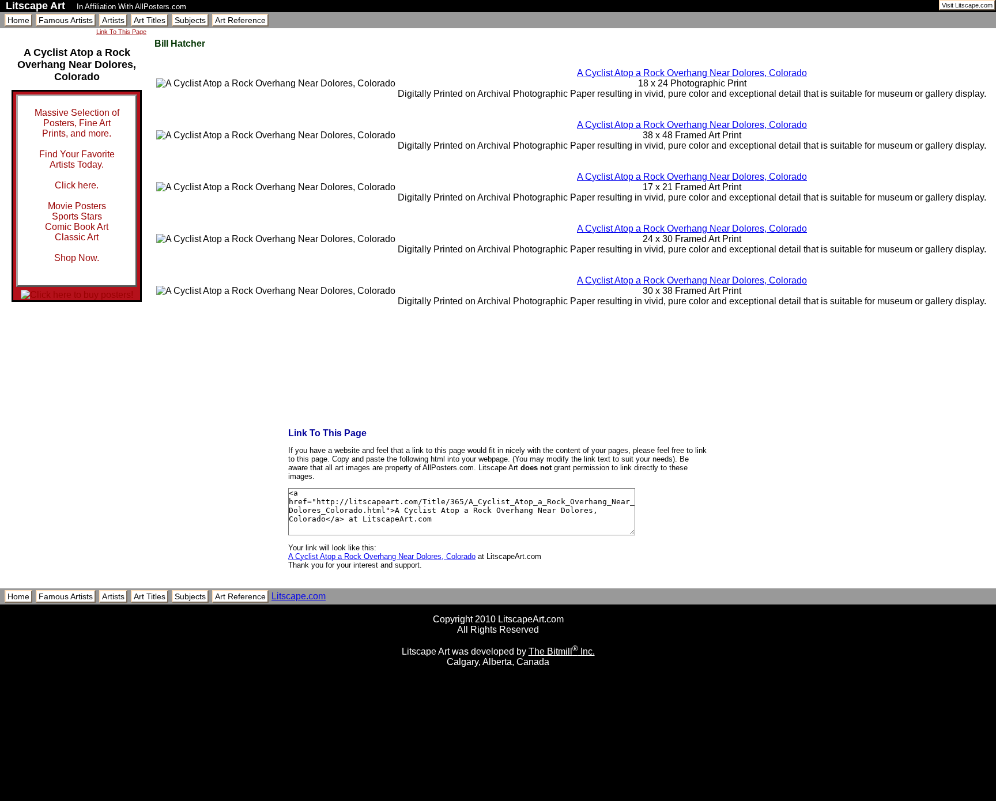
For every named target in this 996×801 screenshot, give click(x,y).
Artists (113, 20)
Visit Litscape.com (967, 5)
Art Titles (149, 20)
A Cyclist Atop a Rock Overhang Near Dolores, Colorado (692, 73)
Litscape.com (298, 596)
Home (18, 20)
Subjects (190, 20)
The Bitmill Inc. (562, 651)
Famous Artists (66, 20)
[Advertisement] (498, 796)
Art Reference (240, 20)
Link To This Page (121, 31)
